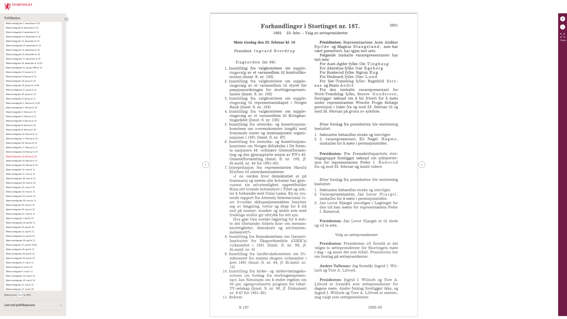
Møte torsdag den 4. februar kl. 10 (21, 120)
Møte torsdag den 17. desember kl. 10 (23, 58)
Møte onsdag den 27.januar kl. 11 (21, 98)
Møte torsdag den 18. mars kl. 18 (20, 182)
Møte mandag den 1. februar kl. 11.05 (23, 103)
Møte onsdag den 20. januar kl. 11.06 (22, 85)
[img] (18, 6)
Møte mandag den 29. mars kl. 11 (21, 200)
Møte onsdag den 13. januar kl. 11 (21, 72)
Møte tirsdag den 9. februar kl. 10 (21, 125)
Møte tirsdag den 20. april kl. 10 (20, 227)
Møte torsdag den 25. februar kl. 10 (22, 165)
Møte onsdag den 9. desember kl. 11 (22, 32)
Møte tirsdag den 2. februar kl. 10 (21, 111)
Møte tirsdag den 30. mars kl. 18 (20, 209)
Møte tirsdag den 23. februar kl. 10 (21, 156)
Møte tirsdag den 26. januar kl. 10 (21, 94)
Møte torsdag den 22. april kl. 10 (20, 236)
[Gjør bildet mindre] (562, 27)
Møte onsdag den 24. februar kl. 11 (21, 160)
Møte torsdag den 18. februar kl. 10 (22, 151)
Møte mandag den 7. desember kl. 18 (23, 23)
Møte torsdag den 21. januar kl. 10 (21, 89)
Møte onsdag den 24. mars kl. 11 (20, 191)
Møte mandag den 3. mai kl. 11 (20, 262)
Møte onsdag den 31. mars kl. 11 (20, 213)
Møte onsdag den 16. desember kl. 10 (23, 54)
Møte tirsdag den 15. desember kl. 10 (23, 49)
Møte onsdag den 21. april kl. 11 (20, 231)
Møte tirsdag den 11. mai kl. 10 (20, 284)
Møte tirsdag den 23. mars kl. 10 (20, 187)
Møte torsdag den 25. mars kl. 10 (20, 196)
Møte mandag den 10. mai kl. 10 (20, 275)
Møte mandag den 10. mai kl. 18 (20, 280)
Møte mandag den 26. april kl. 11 (20, 240)
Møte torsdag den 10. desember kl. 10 (23, 36)
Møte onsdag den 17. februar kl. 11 (21, 147)
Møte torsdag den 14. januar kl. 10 (21, 76)
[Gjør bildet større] (562, 18)
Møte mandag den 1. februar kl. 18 (21, 107)
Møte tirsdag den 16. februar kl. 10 (21, 142)
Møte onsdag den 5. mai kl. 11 (19, 271)
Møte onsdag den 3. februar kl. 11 (21, 116)
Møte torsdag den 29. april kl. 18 (20, 258)
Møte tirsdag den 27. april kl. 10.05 (21, 244)
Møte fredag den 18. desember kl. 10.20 (24, 63)
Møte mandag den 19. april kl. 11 (20, 222)
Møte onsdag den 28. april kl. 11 (20, 249)
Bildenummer (10, 294)
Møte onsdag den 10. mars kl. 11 (20, 169)
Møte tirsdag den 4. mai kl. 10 (19, 267)
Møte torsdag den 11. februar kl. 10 (22, 138)
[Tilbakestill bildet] (563, 35)
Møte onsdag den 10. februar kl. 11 (21, 134)
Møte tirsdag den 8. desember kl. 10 (22, 27)
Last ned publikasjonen (19, 305)
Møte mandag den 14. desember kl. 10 (23, 45)
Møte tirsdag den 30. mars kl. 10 (20, 205)
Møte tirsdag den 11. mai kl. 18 (20, 289)
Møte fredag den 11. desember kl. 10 (22, 41)
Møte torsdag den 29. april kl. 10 (20, 253)
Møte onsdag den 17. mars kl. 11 (20, 173)
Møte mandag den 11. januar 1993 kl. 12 (24, 67)
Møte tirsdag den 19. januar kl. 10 (21, 80)
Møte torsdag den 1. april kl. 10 (20, 218)
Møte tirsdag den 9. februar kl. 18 (21, 129)
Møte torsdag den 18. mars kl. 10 (20, 178)
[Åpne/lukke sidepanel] (66, 19)
